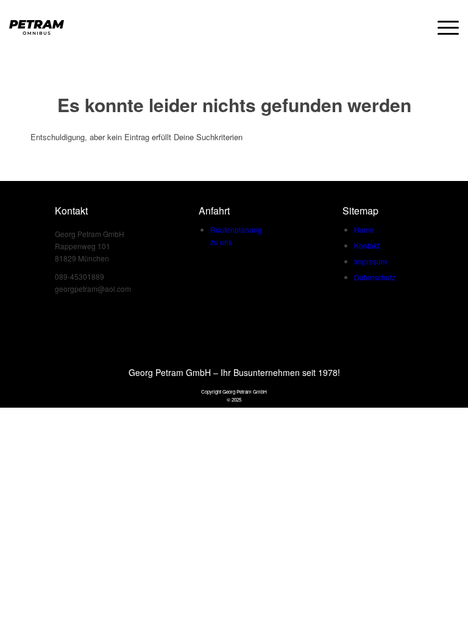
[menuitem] (442, 27)
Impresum (370, 261)
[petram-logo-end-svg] (36, 27)
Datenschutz (374, 277)
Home (364, 229)
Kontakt (366, 245)
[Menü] (442, 27)
